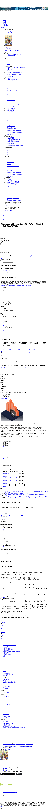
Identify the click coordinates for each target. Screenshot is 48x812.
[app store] (4, 774)
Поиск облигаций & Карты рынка (14, 54)
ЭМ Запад (5, 288)
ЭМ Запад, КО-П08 (5, 474)
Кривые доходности (7, 16)
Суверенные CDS (11, 110)
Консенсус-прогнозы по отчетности (14, 169)
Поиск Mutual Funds (11, 100)
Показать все (3, 486)
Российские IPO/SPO (11, 80)
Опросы (9, 70)
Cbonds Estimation (6, 648)
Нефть (8, 158)
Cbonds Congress (14, 739)
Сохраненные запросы (12, 183)
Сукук (8, 64)
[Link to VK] (3, 779)
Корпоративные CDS (11, 111)
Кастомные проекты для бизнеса (14, 200)
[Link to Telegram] (3, 776)
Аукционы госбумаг (11, 125)
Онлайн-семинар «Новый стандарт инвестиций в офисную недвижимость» (18, 744)
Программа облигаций (7, 274)
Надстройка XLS (6, 24)
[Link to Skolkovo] (6, 785)
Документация (10, 199)
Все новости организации (5, 499)
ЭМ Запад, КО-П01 (5, 484)
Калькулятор (5, 736)
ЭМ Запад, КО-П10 (5, 473)
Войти (1, 11)
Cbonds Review (6, 714)
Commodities (9, 161)
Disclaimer (5, 793)
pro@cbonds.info (3, 762)
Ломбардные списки (11, 65)
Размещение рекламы (7, 787)
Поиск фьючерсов (11, 108)
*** (1, 239)
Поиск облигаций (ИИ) (7, 15)
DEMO (6, 205)
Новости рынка (10, 30)
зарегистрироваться (9, 807)
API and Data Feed (11, 195)
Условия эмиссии (6, 270)
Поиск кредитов (10, 88)
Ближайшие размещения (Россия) (14, 57)
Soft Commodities (10, 162)
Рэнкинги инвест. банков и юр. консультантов (16, 67)
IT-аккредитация (6, 732)
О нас (4, 722)
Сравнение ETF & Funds (12, 97)
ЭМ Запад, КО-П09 (5, 476)
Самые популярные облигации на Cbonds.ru (11, 658)
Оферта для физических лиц (8, 729)
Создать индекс (6, 698)
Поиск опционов (10, 109)
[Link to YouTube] (3, 778)
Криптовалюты (10, 138)
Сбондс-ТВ (5, 22)
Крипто (5, 21)
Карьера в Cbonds (6, 725)
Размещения (9, 122)
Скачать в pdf (22, 727)
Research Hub (10, 31)
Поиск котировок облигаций (13, 56)
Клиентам (5, 789)
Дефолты (9, 121)
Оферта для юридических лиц (9, 730)
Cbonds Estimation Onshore (8, 649)
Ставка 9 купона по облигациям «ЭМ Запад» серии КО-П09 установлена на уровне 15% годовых (24, 494)
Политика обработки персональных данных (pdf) (12, 731)
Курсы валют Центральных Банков (14, 139)
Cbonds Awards (10, 69)
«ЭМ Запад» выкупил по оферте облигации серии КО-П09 (16, 493)
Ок (1, 806)
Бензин (8, 159)
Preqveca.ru (5, 770)
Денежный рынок (11, 126)
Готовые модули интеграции (13, 198)
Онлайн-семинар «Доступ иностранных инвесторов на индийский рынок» (18, 741)
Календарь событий (11, 120)
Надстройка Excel (6, 679)
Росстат (9, 150)
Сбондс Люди (5, 25)
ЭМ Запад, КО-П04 (5, 480)
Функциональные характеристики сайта (11, 727)
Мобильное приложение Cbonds (13, 181)
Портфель (5, 13)
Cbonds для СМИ (10, 33)
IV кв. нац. (3, 622)
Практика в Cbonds (6, 724)
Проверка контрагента (11, 187)
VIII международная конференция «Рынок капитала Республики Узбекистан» (18, 746)
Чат (8, 185)
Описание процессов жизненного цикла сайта (12, 728)
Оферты (9, 123)
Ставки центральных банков (13, 141)
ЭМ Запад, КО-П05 (5, 479)
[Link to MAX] (3, 781)
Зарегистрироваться (7, 11)
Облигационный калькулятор (13, 182)
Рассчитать (2, 263)
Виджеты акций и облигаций (13, 184)
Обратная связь (6, 788)
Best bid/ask (5, 19)
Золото (4, 20)
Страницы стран (10, 148)
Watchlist (4, 23)
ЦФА (4, 17)
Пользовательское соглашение (9, 791)
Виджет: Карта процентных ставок (10, 704)
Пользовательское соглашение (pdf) (10, 792)
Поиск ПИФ (9, 99)
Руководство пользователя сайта (9, 726)
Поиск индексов (10, 137)
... (3, 221)
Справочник (2, 258)
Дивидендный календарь (12, 79)
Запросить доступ (8, 210)
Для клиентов (5, 721)
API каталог (9, 197)
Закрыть (2, 27)
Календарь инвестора (11, 128)
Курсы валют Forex (11, 140)
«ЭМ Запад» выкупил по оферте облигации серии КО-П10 (16, 495)
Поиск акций (10, 78)
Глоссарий (9, 34)
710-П (4, 687)
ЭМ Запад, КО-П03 (5, 481)
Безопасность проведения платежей (10, 723)
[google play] (11, 774)
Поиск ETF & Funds (11, 96)
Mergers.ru (5, 768)
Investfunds (5, 765)
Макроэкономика (10, 149)
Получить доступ (3, 398)
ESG (8, 63)
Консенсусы (5, 14)
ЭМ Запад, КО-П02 (5, 483)
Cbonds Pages (10, 68)
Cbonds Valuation (6, 650)
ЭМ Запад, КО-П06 (5, 477)
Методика (46, 568)
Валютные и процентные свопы (13, 112)
